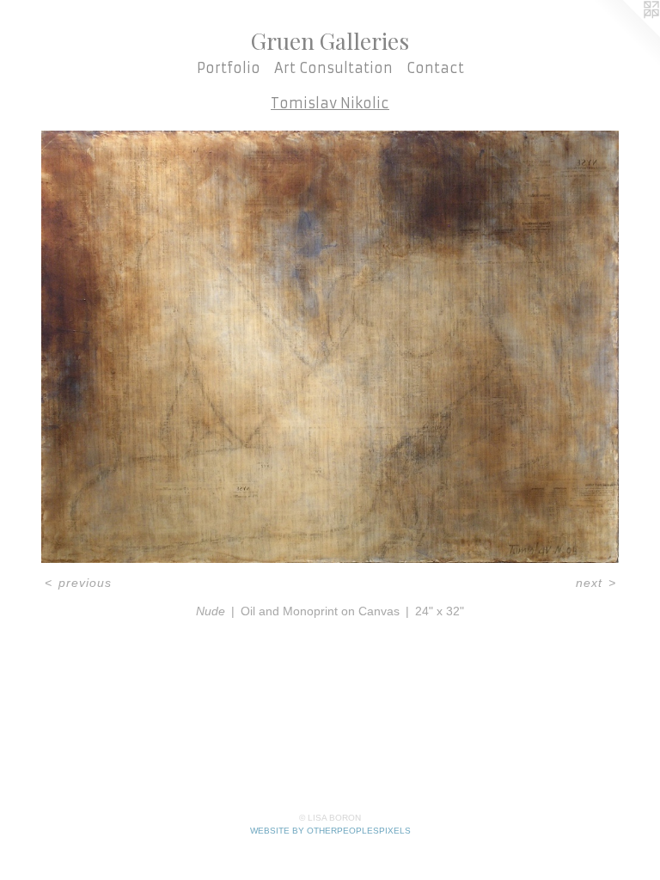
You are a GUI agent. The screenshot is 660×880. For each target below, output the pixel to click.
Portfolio (228, 67)
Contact (435, 67)
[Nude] (330, 347)
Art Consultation (333, 67)
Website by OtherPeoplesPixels (330, 830)
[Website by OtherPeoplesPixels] (625, 34)
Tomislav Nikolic (330, 103)
